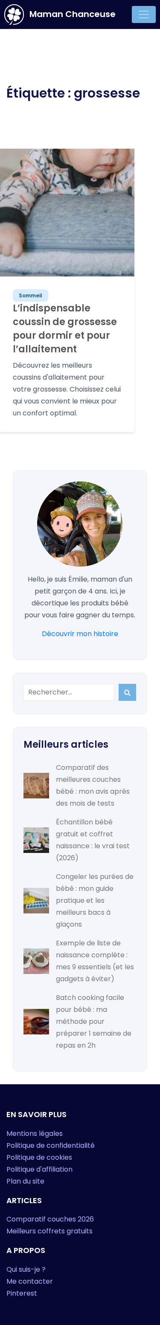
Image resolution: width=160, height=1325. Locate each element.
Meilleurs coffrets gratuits (49, 1231)
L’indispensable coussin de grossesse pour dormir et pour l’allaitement (65, 329)
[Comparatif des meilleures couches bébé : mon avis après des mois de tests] (36, 785)
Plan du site (25, 1181)
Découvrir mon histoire (80, 634)
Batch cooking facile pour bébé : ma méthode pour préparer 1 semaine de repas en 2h (93, 1021)
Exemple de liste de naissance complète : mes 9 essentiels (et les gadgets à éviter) (95, 961)
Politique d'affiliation (39, 1169)
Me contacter (29, 1281)
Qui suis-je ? (26, 1269)
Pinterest (21, 1293)
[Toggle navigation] (144, 14)
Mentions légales (34, 1133)
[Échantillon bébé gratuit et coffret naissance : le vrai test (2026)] (36, 840)
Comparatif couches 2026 (50, 1219)
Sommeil (30, 295)
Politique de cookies (39, 1157)
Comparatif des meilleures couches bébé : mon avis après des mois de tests (93, 785)
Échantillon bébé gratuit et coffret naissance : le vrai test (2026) (93, 840)
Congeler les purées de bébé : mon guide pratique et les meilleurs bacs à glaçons (95, 900)
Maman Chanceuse (71, 14)
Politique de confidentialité (50, 1145)
